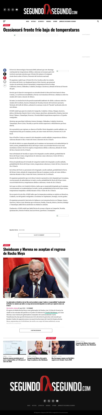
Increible (48, 21)
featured (22, 230)
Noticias (33, 21)
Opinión (55, 21)
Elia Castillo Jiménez (12, 308)
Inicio (27, 21)
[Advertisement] (86, 45)
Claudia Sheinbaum (51, 312)
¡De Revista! (41, 21)
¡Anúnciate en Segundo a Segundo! (67, 21)
